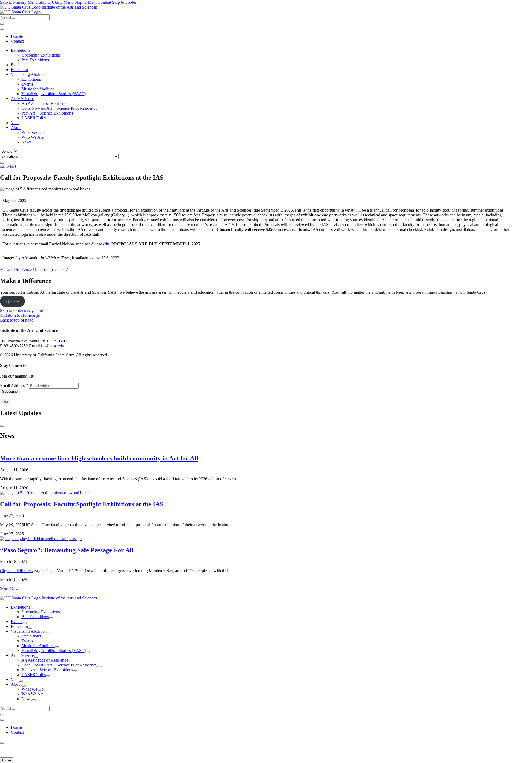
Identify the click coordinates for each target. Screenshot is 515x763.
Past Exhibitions (35, 60)
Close (6, 760)
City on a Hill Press (16, 570)
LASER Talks (33, 118)
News (26, 142)
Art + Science (22, 98)
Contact (17, 41)
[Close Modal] (2, 743)
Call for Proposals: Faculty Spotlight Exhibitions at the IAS (81, 504)
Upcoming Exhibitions (40, 55)
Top (5, 401)
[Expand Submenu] (32, 608)
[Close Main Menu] (100, 599)
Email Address (14, 385)
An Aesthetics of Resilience (44, 103)
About (16, 127)
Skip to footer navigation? (22, 310)
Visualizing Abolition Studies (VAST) (53, 93)
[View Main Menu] (2, 163)
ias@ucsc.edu (52, 346)
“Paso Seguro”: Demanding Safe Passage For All (67, 550)
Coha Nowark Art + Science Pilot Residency (59, 108)
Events (16, 64)
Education (19, 69)
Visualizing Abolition (29, 74)
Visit (15, 122)
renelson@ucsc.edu (92, 244)
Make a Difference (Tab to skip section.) (34, 269)
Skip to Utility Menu (56, 2)
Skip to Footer (124, 2)
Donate (17, 36)
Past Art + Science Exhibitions (47, 113)
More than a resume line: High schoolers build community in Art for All (99, 458)
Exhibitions (20, 50)
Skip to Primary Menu (19, 2)
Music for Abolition (38, 89)
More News (10, 589)
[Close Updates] (2, 426)
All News (8, 166)
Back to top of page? (17, 320)
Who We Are (32, 137)
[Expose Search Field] (2, 24)
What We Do (32, 132)
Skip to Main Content (93, 2)
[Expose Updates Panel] (2, 29)
